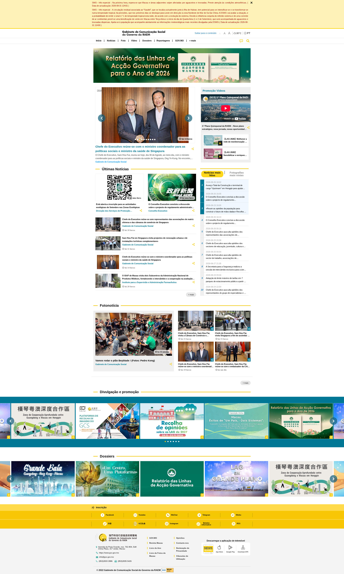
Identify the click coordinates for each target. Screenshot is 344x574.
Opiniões (180, 538)
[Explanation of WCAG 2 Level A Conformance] (167, 570)
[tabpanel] (172, 421)
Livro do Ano (155, 548)
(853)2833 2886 (105, 561)
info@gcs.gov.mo (106, 557)
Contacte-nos (182, 543)
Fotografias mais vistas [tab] (237, 174)
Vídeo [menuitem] (134, 41)
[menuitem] (111, 40)
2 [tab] (168, 441)
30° (238, 33)
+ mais (191, 295)
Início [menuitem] (98, 41)
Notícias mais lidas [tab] (212, 174)
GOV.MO (153, 538)
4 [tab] (173, 441)
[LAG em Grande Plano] (236, 479)
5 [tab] (176, 441)
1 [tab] (165, 441)
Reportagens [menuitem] (163, 41)
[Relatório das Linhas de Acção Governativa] (172, 479)
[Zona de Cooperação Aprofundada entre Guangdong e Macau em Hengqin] (301, 479)
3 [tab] (170, 441)
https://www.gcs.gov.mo (109, 553)
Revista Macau (156, 543)
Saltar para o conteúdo (205, 33)
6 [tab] (178, 441)
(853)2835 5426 (125, 561)
